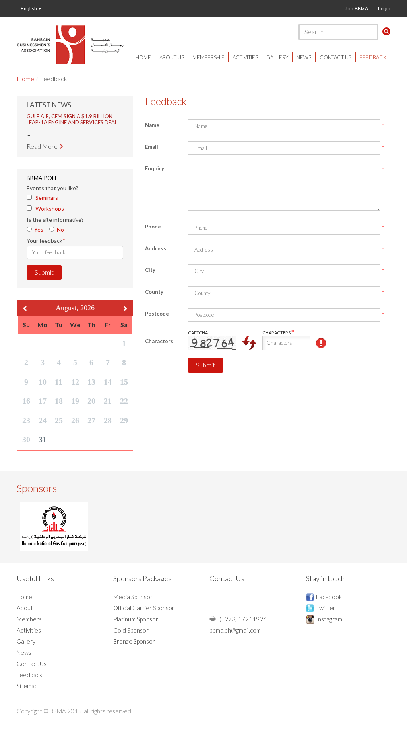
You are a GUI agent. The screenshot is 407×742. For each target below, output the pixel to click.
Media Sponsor (133, 599)
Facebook (329, 599)
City (150, 270)
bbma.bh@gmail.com (235, 633)
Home (143, 57)
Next (113, 133)
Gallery (277, 57)
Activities (245, 57)
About (25, 610)
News (304, 57)
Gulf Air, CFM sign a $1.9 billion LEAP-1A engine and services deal (72, 116)
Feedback (373, 57)
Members (29, 621)
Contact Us (335, 57)
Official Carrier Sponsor (143, 610)
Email (151, 147)
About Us (171, 57)
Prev (37, 133)
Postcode (157, 313)
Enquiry (154, 168)
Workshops (49, 211)
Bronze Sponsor (134, 644)
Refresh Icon (249, 343)
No (60, 231)
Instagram (329, 621)
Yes (38, 231)
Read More (42, 144)
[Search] (386, 31)
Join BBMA (356, 9)
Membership (208, 57)
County (154, 292)
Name (152, 125)
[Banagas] (54, 528)
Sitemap (27, 688)
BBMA (70, 44)
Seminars (46, 200)
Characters (159, 341)
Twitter (325, 610)
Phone (153, 226)
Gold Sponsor (131, 633)
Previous (25, 311)
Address (155, 248)
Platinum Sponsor (135, 621)
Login (384, 9)
